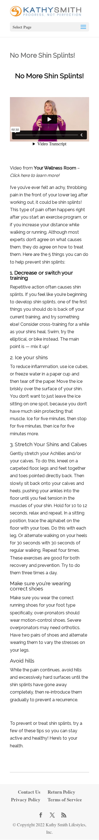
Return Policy (61, 791)
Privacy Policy (25, 799)
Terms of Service (65, 799)
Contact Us (29, 791)
